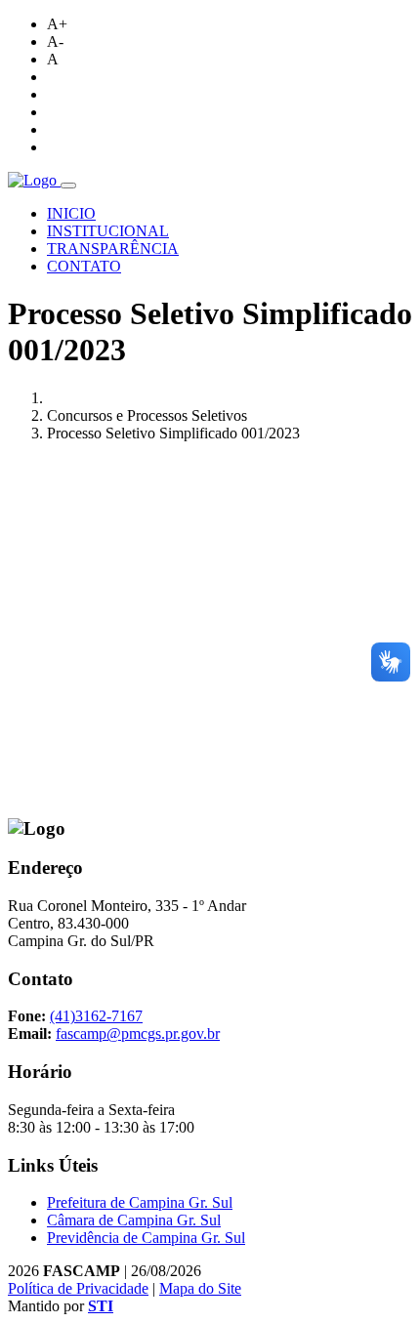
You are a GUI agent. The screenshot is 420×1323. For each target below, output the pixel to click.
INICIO (71, 213)
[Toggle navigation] (68, 185)
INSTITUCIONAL (108, 231)
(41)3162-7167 (96, 1016)
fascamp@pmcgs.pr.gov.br (138, 1033)
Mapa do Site (200, 1288)
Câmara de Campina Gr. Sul (134, 1220)
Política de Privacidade (78, 1288)
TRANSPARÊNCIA (113, 248)
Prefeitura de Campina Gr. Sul (139, 1202)
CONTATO (84, 266)
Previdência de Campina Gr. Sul (146, 1237)
